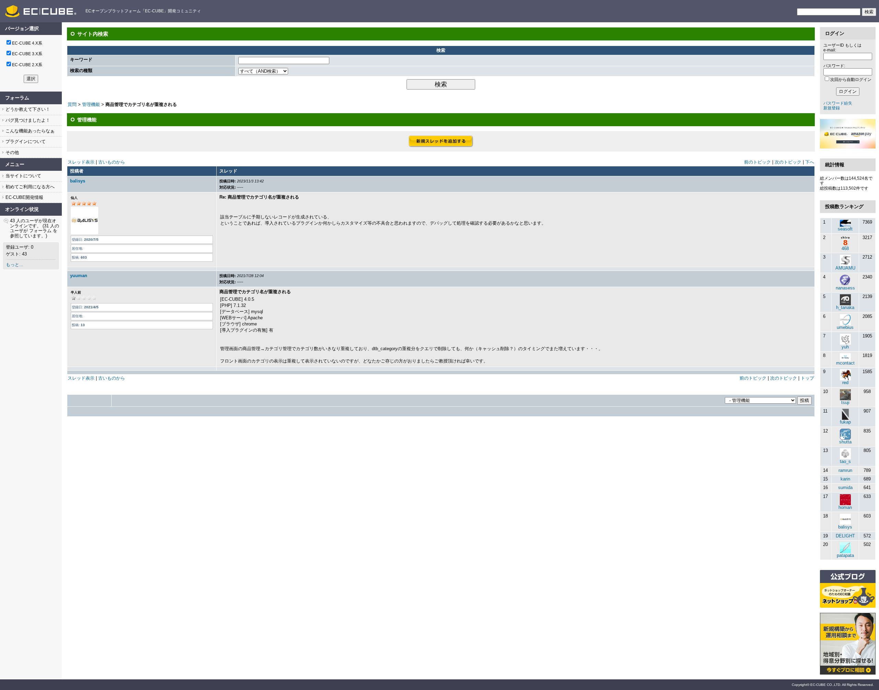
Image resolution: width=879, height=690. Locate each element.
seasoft (845, 228)
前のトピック (757, 162)
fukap (845, 422)
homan (845, 507)
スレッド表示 (81, 162)
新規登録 (831, 108)
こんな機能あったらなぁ (29, 130)
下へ (809, 162)
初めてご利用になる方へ (29, 186)
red (845, 382)
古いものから (111, 162)
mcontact (845, 363)
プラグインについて (25, 141)
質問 (72, 104)
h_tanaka (845, 307)
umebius (845, 327)
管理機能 (91, 104)
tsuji (845, 402)
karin (845, 478)
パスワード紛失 (837, 103)
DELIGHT (845, 535)
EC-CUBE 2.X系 (27, 64)
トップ (807, 378)
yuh (845, 346)
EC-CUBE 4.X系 (27, 43)
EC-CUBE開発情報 (23, 197)
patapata (845, 555)
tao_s (845, 461)
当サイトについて (22, 175)
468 (845, 248)
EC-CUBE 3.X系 (27, 53)
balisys (77, 180)
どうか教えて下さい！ (27, 109)
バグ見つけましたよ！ (27, 120)
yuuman (78, 275)
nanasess (845, 287)
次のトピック (788, 162)
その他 (11, 152)
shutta (845, 441)
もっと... (14, 264)
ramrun (845, 470)
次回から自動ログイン (850, 79)
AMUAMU (845, 268)
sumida (845, 487)
